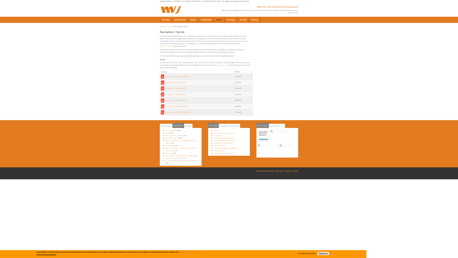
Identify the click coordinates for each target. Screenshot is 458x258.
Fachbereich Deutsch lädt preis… (225, 153)
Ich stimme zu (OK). (307, 254)
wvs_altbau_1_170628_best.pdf (174, 94)
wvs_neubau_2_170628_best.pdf (175, 106)
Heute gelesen (178, 125)
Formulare (231, 20)
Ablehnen (323, 254)
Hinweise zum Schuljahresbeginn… (226, 148)
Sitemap (254, 20)
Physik (167, 133)
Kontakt (243, 20)
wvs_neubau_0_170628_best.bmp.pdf (177, 76)
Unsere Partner (263, 125)
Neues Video (235, 126)
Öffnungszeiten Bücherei (174, 135)
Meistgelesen (224, 126)
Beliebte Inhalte (166, 126)
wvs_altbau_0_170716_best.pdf (174, 82)
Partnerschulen (275, 126)
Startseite (163, 26)
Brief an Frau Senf (171, 138)
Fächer (193, 20)
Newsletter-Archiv (220, 146)
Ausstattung (169, 146)
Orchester (168, 153)
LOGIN (295, 171)
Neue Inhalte (213, 125)
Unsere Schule (180, 20)
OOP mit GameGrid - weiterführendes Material (181, 161)
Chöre (216, 130)
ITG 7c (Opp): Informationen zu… (225, 133)
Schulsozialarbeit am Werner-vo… (225, 141)
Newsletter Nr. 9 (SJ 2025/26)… (224, 143)
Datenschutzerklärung (264, 171)
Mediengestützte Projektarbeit (224, 138)
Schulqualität (206, 20)
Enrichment (218, 135)
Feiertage (188, 126)
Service (219, 20)
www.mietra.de (166, 46)
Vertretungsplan (171, 130)
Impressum (279, 171)
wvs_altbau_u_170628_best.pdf (174, 88)
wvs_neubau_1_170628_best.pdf (175, 100)
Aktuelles (166, 20)
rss (283, 126)
